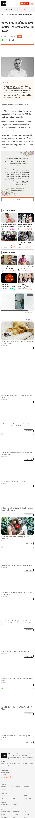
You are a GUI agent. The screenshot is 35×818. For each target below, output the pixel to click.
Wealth (14, 795)
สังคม (25, 811)
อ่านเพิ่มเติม (17, 199)
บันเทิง (6, 14)
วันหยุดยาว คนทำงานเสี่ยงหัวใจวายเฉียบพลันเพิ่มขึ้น (8, 226)
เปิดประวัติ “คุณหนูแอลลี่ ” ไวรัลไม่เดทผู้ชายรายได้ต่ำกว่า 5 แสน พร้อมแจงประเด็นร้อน (25, 286)
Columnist (14, 804)
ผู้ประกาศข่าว (26, 786)
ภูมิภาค (25, 817)
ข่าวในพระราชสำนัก (5, 811)
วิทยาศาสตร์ (15, 814)
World (2, 795)
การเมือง (3, 814)
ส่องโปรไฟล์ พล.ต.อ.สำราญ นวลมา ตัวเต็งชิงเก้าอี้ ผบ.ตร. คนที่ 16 (8, 268)
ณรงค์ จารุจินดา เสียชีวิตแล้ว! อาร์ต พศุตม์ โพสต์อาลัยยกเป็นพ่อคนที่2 (25, 244)
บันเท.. (28, 229)
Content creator (5, 804)
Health (25, 795)
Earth (12, 289)
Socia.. (29, 289)
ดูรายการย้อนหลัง (16, 786)
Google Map (4, 767)
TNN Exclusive (16, 811)
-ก (6, 10)
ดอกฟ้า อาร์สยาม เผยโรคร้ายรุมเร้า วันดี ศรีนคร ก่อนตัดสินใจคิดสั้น (25, 226)
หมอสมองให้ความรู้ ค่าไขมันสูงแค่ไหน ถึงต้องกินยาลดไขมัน (25, 268)
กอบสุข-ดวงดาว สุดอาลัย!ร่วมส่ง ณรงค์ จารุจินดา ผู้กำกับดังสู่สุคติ (8, 244)
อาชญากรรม (4, 817)
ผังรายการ (3, 789)
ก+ (12, 9)
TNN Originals (27, 798)
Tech (2, 798)
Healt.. (12, 229)
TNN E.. (12, 271)
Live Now (26, 4)
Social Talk (26, 814)
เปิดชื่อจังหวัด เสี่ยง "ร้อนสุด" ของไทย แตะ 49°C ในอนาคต (8, 286)
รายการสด (3, 786)
